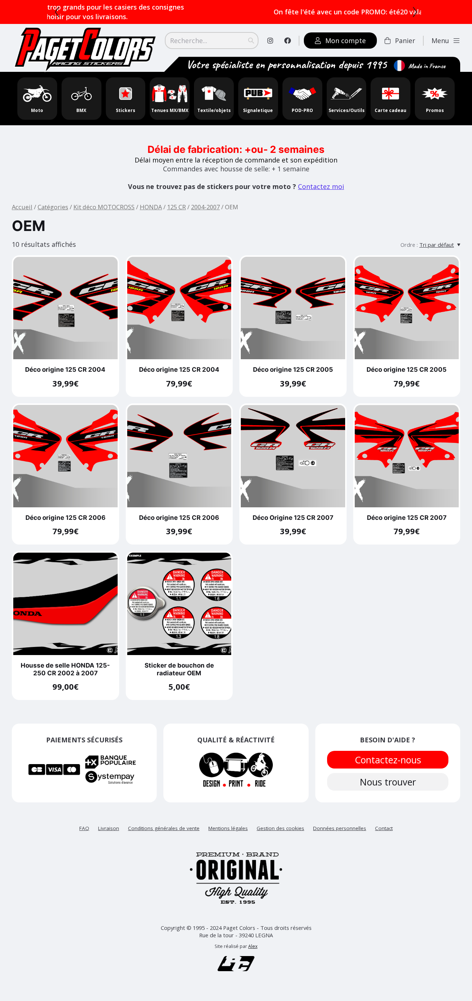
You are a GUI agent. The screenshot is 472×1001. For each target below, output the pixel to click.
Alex (252, 946)
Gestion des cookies (280, 828)
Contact (384, 828)
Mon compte (345, 40)
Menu (440, 40)
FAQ (84, 828)
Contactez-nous (387, 759)
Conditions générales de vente (163, 828)
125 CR (176, 207)
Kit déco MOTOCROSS (104, 207)
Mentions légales (228, 828)
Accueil (22, 207)
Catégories (53, 207)
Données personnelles (339, 828)
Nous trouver (388, 782)
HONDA (151, 207)
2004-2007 (205, 207)
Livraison (108, 828)
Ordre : (409, 244)
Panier (405, 40)
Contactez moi (321, 186)
